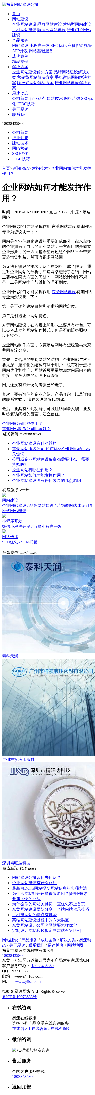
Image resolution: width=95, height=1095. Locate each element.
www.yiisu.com (28, 981)
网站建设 (20, 19)
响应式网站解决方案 (35, 83)
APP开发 (20, 51)
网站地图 (75, 945)
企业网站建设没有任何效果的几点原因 (46, 480)
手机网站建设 (24, 30)
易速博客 (56, 945)
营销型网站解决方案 (35, 77)
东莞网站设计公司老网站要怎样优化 (44, 925)
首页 (16, 14)
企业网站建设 (24, 24)
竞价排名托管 (80, 45)
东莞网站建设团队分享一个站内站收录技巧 (50, 909)
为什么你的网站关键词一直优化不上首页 (48, 904)
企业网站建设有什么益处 (34, 443)
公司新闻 (20, 98)
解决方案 (20, 67)
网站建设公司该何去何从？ (36, 877)
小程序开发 (39, 45)
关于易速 (20, 109)
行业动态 (37, 98)
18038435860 (13, 955)
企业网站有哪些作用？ (22, 423)
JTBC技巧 (26, 104)
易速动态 (20, 93)
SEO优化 (59, 45)
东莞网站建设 (64, 292)
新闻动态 (21, 168)
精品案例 (20, 61)
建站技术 (55, 98)
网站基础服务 (41, 51)
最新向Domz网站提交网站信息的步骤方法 (49, 888)
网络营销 (72, 98)
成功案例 (20, 56)
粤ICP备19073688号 (19, 997)
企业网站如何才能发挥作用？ (38, 475)
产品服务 (20, 40)
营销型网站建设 (77, 24)
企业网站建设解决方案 (32, 72)
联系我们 (20, 114)
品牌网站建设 (49, 24)
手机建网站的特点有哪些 (34, 914)
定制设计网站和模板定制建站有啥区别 (46, 930)
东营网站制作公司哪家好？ (26, 429)
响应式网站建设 (51, 30)
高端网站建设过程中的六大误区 (40, 920)
